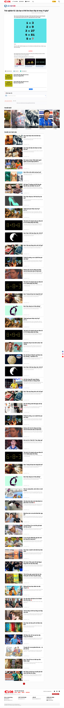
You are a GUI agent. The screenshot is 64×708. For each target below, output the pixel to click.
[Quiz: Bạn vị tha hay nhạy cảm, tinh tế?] (13, 237)
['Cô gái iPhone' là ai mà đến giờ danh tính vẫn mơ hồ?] (13, 530)
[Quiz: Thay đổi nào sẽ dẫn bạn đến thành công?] (13, 664)
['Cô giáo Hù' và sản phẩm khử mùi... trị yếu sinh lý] (13, 652)
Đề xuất (28, 1)
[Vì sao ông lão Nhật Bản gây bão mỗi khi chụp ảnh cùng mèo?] (13, 542)
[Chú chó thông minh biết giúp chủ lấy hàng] (13, 408)
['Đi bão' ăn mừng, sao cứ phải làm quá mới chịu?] (13, 262)
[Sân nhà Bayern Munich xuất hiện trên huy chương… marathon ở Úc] (13, 359)
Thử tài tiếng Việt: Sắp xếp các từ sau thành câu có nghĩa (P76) (21, 82)
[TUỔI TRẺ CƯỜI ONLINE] (9, 692)
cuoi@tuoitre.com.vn (22, 698)
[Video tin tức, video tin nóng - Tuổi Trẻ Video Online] (24, 692)
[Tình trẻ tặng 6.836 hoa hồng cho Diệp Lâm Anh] (13, 615)
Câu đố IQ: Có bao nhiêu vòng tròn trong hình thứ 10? (29, 66)
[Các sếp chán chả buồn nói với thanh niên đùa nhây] (13, 603)
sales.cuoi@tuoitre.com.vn (8, 700)
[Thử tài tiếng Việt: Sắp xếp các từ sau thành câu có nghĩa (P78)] (8, 77)
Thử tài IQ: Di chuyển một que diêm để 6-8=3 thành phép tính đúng (33, 282)
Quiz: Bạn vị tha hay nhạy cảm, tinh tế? (33, 233)
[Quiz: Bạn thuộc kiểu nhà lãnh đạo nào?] (32, 119)
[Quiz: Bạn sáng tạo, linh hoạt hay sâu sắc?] (13, 201)
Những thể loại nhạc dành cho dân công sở (32, 587)
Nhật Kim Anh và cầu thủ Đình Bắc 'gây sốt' (33, 514)
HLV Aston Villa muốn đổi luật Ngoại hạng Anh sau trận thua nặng (33, 562)
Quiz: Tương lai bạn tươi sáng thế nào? (33, 294)
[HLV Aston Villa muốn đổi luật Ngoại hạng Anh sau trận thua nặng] (13, 566)
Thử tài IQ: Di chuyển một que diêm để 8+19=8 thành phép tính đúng (33, 221)
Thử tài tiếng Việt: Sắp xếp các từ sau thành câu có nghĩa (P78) (21, 75)
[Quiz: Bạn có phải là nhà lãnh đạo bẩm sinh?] (13, 554)
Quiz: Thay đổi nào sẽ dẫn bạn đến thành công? (32, 660)
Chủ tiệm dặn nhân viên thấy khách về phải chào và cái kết (33, 501)
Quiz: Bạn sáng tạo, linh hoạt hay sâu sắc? (33, 197)
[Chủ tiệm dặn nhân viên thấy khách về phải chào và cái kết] (13, 505)
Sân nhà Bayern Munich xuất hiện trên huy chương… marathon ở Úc (33, 355)
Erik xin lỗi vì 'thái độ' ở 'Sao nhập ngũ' (33, 440)
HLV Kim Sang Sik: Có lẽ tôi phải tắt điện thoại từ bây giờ (46, 126)
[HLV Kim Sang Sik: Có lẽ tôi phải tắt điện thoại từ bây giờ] (46, 119)
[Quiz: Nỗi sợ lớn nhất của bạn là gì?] (13, 176)
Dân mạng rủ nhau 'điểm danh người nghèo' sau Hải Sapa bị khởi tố (32, 160)
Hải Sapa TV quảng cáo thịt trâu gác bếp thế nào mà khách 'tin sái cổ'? (32, 185)
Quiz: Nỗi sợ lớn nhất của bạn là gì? (32, 172)
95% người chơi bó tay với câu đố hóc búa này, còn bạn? (40, 66)
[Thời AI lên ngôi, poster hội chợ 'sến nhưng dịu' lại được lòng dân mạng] (13, 578)
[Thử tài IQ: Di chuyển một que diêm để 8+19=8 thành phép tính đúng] (13, 225)
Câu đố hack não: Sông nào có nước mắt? (19, 66)
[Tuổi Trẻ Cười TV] (56, 691)
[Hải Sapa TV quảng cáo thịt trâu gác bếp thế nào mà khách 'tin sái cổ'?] (13, 189)
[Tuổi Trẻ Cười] (59, 691)
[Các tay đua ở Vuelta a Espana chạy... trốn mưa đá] (18, 119)
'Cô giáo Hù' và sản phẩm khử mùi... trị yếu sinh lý (33, 648)
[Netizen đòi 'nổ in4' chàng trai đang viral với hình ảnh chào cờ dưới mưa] (13, 274)
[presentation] (4, 119)
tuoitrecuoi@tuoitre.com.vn (37, 698)
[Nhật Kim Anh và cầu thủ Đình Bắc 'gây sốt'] (13, 518)
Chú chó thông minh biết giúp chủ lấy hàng (33, 404)
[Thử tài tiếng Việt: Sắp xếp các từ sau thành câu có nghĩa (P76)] (8, 84)
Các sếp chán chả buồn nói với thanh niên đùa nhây (33, 599)
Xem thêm (24, 683)
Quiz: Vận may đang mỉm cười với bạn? (33, 245)
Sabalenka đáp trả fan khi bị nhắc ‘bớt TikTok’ (33, 343)
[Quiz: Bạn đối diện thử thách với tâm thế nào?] (13, 152)
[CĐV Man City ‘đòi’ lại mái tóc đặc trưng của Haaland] (13, 639)
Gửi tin (55, 1)
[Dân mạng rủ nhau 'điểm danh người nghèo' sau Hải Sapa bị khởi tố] (13, 164)
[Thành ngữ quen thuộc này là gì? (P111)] (13, 213)
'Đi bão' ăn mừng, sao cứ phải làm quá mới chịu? (33, 258)
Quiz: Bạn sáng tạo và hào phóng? (32, 306)
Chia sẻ (31, 89)
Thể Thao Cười (15, 128)
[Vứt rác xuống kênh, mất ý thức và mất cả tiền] (13, 493)
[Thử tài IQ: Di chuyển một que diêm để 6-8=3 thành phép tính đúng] (13, 286)
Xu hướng (16, 1)
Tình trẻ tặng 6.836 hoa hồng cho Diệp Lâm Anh (33, 611)
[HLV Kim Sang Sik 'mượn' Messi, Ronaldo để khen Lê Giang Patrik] (13, 384)
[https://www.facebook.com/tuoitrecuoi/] (54, 691)
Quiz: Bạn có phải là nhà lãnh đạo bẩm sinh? (33, 550)
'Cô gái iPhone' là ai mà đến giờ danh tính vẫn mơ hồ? (33, 526)
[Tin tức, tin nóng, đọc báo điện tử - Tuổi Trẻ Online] (15, 692)
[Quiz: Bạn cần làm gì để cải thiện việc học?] (13, 627)
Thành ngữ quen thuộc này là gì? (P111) (32, 209)
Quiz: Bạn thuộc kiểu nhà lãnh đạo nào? (31, 126)
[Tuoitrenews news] (28, 692)
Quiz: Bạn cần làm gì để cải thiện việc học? (33, 623)
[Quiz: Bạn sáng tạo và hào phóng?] (13, 310)
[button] (33, 1)
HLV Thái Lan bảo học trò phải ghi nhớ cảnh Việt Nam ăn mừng (33, 672)
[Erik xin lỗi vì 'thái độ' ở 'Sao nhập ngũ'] (13, 444)
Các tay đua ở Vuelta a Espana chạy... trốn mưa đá (18, 126)
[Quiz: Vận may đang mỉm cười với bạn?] (13, 250)
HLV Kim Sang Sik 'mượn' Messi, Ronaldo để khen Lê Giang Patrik (32, 380)
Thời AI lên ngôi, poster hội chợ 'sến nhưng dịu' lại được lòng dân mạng (32, 575)
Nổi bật (22, 1)
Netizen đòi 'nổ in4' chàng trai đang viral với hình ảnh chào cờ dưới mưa (32, 270)
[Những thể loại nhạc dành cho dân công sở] (13, 591)
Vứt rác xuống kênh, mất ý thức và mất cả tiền (33, 489)
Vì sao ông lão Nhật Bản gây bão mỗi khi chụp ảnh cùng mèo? (33, 538)
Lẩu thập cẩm (29, 128)
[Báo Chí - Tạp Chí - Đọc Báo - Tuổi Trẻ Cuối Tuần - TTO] (20, 692)
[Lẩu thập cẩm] (32, 7)
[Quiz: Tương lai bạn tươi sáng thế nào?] (13, 298)
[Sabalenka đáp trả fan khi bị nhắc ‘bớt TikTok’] (13, 347)
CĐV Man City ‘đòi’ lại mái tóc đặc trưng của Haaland (32, 635)
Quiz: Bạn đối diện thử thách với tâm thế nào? (33, 148)
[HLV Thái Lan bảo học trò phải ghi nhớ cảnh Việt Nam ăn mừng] (13, 676)
